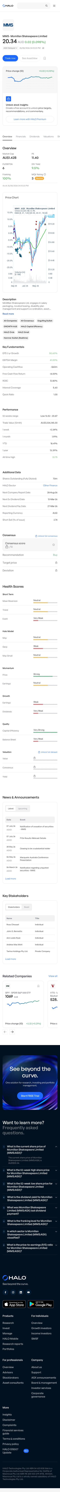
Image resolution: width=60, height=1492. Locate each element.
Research (8, 1322)
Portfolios (8, 1349)
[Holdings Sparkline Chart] (30, 82)
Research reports (13, 1343)
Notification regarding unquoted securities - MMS (34, 869)
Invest (6, 1328)
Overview (36, 1322)
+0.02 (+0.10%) (46, 71)
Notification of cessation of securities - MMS (36, 827)
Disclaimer (9, 1419)
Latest (11, 808)
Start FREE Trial (30, 1095)
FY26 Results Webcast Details (33, 838)
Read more (8, 313)
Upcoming (22, 808)
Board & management (44, 1382)
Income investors (41, 1333)
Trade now (10, 58)
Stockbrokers (11, 1377)
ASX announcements (43, 1377)
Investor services (41, 1388)
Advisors (8, 1372)
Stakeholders (14, 907)
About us (36, 1367)
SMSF (34, 1338)
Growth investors (41, 1328)
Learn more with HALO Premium (30, 119)
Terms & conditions (14, 1438)
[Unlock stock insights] (8, 98)
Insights (7, 1414)
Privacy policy (11, 1444)
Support (36, 1372)
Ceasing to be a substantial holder (35, 848)
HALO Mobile (10, 1338)
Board (26, 907)
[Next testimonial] (12, 1031)
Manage (7, 1333)
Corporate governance (38, 1395)
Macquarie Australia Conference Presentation (34, 858)
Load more (10, 878)
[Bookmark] (44, 58)
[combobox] (11, 48)
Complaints (9, 1425)
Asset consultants (13, 1382)
